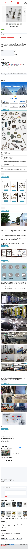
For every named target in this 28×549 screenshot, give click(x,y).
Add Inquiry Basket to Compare (14, 26)
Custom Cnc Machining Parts (12, 538)
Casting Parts (8, 525)
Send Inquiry (7, 37)
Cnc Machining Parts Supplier (20, 538)
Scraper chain (8, 524)
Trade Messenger (11, 544)
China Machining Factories (4, 536)
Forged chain (22, 524)
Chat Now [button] (21, 37)
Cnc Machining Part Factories (4, 538)
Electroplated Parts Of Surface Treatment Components (7, 533)
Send (5, 496)
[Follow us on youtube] (25, 544)
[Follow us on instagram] (24, 544)
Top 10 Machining (3, 541)
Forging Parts (15, 525)
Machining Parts (2, 525)
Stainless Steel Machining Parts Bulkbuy (16, 541)
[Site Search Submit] (18, 3)
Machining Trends (8, 541)
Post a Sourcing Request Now (19, 496)
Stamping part (2, 524)
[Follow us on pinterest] (26, 544)
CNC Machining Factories (18, 536)
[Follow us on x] (23, 544)
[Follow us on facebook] (22, 544)
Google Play (6, 544)
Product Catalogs (10, 522)
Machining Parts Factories (11, 536)
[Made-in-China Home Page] (14, 1)
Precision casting (16, 524)
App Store (2, 544)
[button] (2, 3)
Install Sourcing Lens (4, 545)
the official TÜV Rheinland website (20, 447)
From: (3, 487)
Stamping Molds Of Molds (17, 533)
